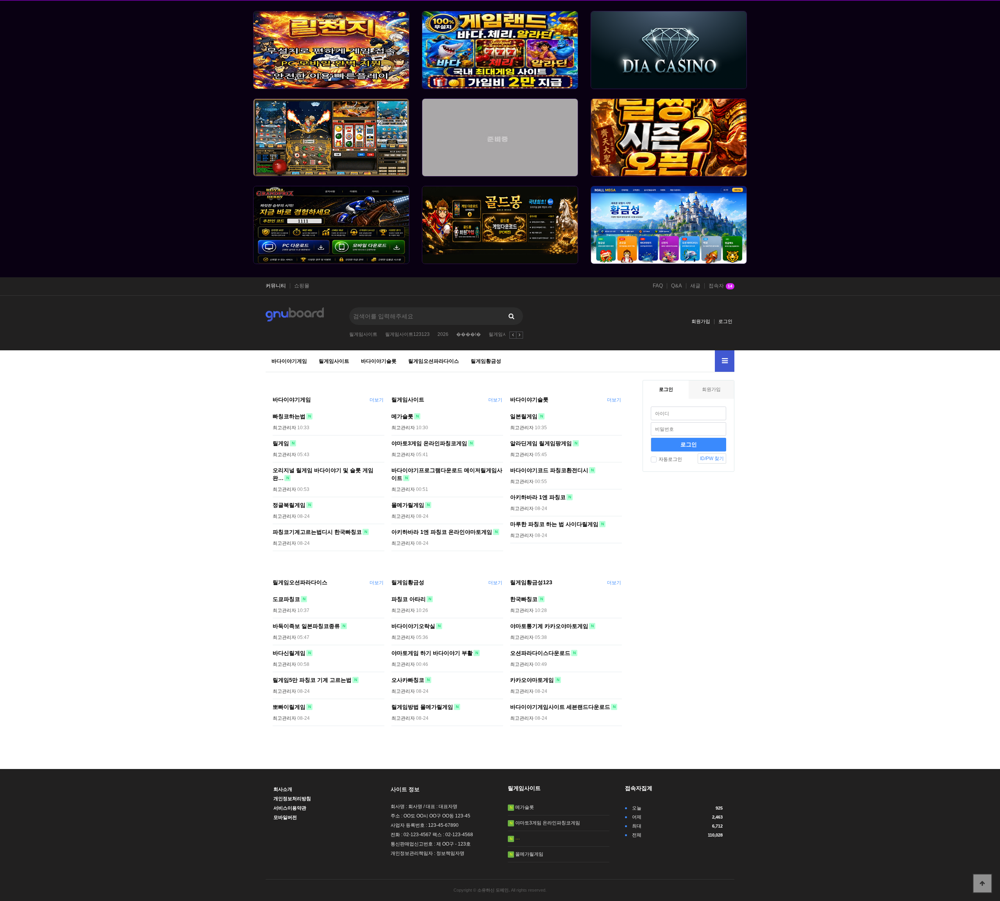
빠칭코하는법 (289, 416)
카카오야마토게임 (532, 680)
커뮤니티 (276, 286)
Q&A (676, 286)
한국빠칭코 (524, 599)
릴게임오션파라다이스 (433, 361)
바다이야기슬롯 (378, 361)
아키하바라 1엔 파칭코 (538, 497)
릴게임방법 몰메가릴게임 (422, 707)
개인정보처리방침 (292, 798)
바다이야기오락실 (413, 626)
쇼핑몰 (301, 286)
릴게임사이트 (363, 334)
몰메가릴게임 (407, 505)
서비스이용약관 (289, 808)
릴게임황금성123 (531, 582)
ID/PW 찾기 (712, 458)
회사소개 (282, 789)
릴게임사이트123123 (407, 334)
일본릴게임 (524, 416)
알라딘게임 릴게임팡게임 (541, 443)
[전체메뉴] (724, 361)
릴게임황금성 (486, 361)
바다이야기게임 (289, 361)
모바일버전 (285, 817)
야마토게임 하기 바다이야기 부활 (432, 653)
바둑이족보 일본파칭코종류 (306, 626)
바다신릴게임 (289, 653)
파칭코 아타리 (408, 599)
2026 (443, 334)
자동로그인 (670, 459)
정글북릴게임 (289, 505)
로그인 (725, 321)
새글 (695, 286)
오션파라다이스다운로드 (540, 653)
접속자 (720, 286)
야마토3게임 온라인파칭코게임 (429, 443)
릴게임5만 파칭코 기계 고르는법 (312, 680)
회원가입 (700, 321)
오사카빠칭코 (407, 680)
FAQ (658, 286)
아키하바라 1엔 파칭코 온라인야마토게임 (441, 532)
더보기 (377, 400)
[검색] (511, 316)
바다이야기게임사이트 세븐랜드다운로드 (560, 707)
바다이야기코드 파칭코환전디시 (549, 470)
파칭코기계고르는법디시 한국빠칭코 (317, 532)
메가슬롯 (402, 416)
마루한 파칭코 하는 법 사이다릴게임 (554, 524)
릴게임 (281, 443)
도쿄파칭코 (286, 599)
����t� (468, 334)
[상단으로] (982, 883)
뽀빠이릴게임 (289, 707)
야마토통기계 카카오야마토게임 (549, 626)
